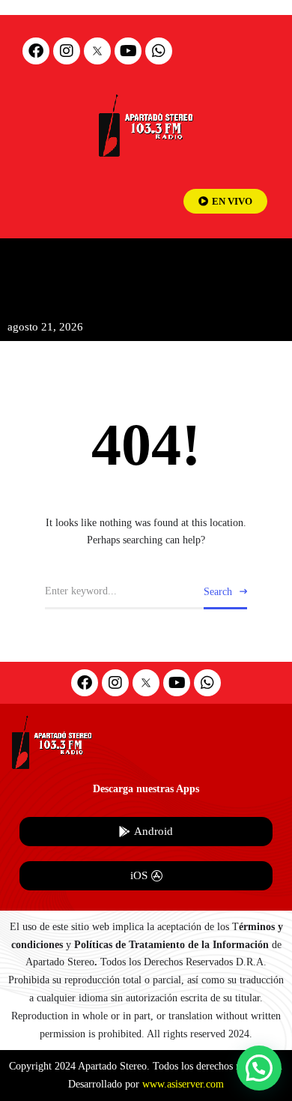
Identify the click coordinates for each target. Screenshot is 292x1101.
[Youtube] (128, 50)
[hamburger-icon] (268, 263)
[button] (259, 1068)
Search (218, 591)
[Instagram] (66, 50)
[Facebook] (35, 50)
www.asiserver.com (183, 1084)
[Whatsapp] (158, 50)
